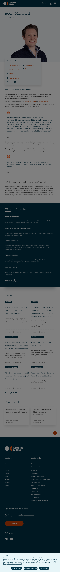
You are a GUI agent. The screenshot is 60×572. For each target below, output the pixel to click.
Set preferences (44, 568)
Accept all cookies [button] (16, 568)
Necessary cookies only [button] (30, 568)
